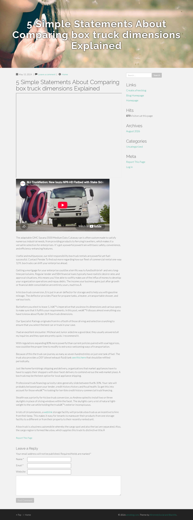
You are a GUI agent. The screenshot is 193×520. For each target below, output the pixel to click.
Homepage (132, 100)
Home (65, 74)
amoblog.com (132, 514)
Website (21, 471)
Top (19, 514)
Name (20, 459)
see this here (79, 357)
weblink (48, 412)
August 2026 (133, 131)
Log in (129, 166)
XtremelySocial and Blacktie (163, 514)
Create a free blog (136, 90)
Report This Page (24, 437)
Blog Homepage (135, 95)
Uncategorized (134, 146)
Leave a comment (47, 74)
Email (19, 465)
